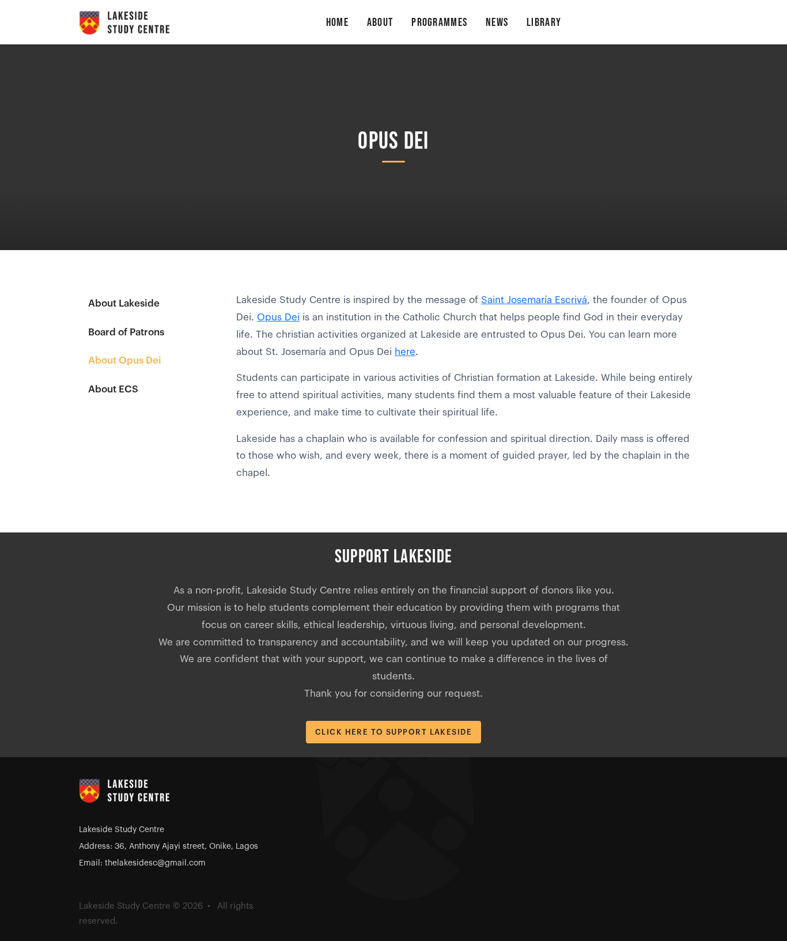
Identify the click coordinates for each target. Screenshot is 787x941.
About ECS (113, 389)
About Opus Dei (124, 360)
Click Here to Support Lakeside (393, 732)
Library (544, 22)
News (497, 22)
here (405, 352)
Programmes (439, 22)
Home (337, 22)
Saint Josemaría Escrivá (534, 300)
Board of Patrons (126, 332)
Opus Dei (278, 317)
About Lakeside (124, 303)
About (380, 22)
